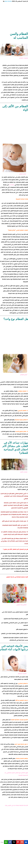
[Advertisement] (14, 18)
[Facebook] (10, 842)
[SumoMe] (26, 842)
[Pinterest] (18, 842)
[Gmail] (22, 842)
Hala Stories (8, 1)
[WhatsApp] (6, 842)
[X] (14, 842)
